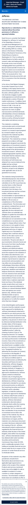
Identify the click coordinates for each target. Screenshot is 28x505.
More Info (5, 11)
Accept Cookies (14, 502)
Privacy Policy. (5, 494)
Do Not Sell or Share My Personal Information (14, 497)
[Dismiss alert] (25, 11)
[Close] (26, 481)
